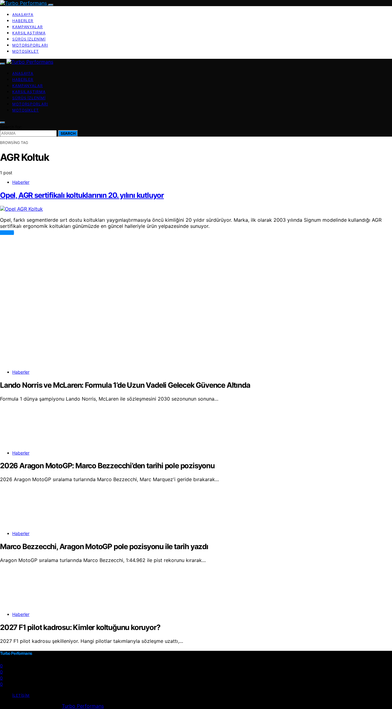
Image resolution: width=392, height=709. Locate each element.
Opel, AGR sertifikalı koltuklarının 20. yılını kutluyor (82, 195)
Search (68, 133)
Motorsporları (30, 45)
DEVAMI (7, 232)
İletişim (21, 695)
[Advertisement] (184, 278)
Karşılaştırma (29, 33)
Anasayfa (22, 14)
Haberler (22, 20)
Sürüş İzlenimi (29, 39)
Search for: (11, 127)
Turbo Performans (83, 706)
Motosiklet (25, 51)
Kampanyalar (27, 27)
